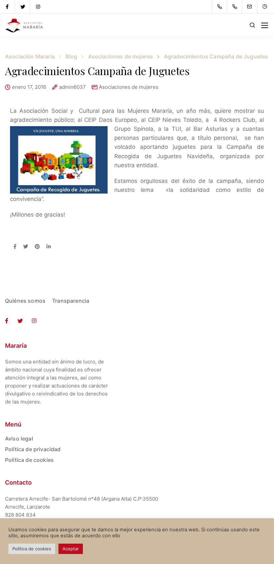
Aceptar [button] (70, 548)
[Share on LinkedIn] (48, 247)
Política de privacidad (33, 449)
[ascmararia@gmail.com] (253, 6)
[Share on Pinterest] (37, 247)
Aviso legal (19, 438)
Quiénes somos (25, 300)
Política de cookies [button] (31, 548)
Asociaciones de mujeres (128, 86)
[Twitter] (22, 6)
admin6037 (72, 87)
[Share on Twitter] (25, 247)
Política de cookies (29, 460)
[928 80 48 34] (221, 6)
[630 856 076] (236, 6)
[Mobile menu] (265, 25)
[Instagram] (38, 6)
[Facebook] (7, 6)
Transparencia (70, 300)
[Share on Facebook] (14, 247)
